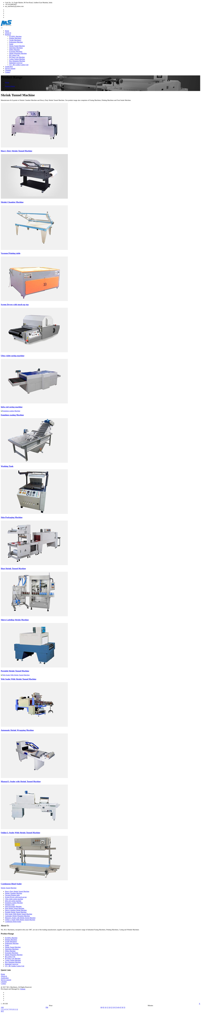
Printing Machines (15, 38)
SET (2, 1011)
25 (112, 1007)
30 (114, 1007)
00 (101, 1007)
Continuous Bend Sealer (13, 921)
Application (9, 66)
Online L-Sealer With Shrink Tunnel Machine (20, 920)
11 (15, 1009)
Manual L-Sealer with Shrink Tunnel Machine (20, 918)
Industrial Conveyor (15, 63)
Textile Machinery (15, 40)
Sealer (11, 44)
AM (2, 1007)
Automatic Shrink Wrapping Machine (17, 916)
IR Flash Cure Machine (17, 57)
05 (103, 1007)
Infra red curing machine (13, 901)
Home (7, 31)
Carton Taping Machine (17, 59)
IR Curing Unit (14, 55)
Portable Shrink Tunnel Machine (15, 912)
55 (124, 1007)
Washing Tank (10, 904)
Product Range (10, 86)
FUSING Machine (15, 36)
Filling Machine (14, 50)
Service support (10, 68)
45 (120, 1007)
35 (116, 1007)
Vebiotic (22, 989)
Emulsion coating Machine (14, 903)
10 (13, 1009)
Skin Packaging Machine (13, 906)
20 (110, 1007)
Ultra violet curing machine (14, 899)
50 (122, 1007)
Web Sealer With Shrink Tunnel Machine (18, 914)
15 (107, 1007)
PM (47, 1007)
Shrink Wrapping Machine (18, 53)
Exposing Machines (15, 51)
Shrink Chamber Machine (13, 893)
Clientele (8, 70)
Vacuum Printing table (12, 895)
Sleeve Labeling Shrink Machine (16, 910)
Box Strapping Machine (17, 61)
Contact (7, 72)
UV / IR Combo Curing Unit (18, 65)
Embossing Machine (16, 42)
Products (8, 34)
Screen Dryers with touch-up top (16, 897)
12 (17, 1009)
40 (118, 1007)
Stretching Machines (16, 48)
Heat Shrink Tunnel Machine (14, 908)
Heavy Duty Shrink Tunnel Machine (17, 891)
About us (8, 33)
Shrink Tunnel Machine (17, 46)
